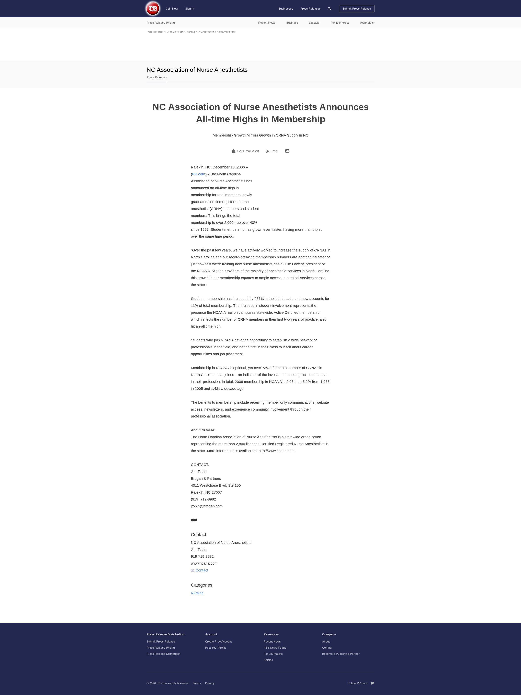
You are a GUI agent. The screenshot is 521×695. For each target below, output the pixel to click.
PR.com (198, 174)
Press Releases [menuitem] (310, 8)
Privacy (210, 683)
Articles (268, 659)
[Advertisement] (260, 47)
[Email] (287, 151)
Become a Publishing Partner (341, 653)
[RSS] (268, 151)
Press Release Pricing (161, 647)
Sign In (189, 8)
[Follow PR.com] (370, 683)
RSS (274, 151)
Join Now (172, 8)
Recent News (272, 641)
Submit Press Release (357, 8)
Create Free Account (218, 641)
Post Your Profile (216, 647)
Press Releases (154, 32)
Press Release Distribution (164, 653)
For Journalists (273, 653)
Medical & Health (174, 32)
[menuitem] (330, 8)
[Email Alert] (234, 151)
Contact (202, 570)
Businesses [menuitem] (285, 8)
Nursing (191, 32)
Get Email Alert (248, 151)
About (326, 641)
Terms (197, 683)
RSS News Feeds (275, 647)
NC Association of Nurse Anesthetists (217, 32)
